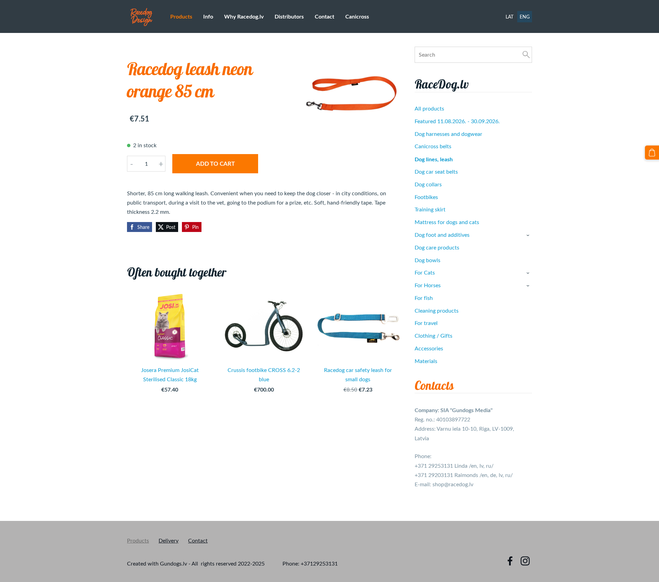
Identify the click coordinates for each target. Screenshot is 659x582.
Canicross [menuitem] (357, 16)
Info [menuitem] (208, 16)
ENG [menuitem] (525, 16)
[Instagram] (525, 561)
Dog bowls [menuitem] (427, 260)
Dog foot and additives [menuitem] (442, 234)
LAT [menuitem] (509, 16)
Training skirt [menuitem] (430, 209)
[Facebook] (510, 561)
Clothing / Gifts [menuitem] (433, 335)
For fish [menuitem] (424, 298)
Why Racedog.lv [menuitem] (244, 16)
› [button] (528, 235)
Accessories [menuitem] (429, 348)
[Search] (526, 54)
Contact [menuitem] (324, 16)
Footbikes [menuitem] (426, 197)
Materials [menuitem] (426, 361)
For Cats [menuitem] (425, 272)
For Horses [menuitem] (428, 285)
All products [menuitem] (429, 108)
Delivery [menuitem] (168, 540)
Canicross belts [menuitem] (433, 146)
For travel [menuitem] (426, 323)
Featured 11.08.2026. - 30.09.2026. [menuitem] (457, 121)
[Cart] (652, 153)
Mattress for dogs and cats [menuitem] (447, 222)
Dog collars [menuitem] (428, 184)
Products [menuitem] (181, 16)
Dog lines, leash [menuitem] (434, 159)
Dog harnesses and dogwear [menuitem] (448, 134)
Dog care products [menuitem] (437, 247)
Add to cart (215, 163)
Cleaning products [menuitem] (437, 310)
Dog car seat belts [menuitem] (436, 171)
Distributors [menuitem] (289, 16)
